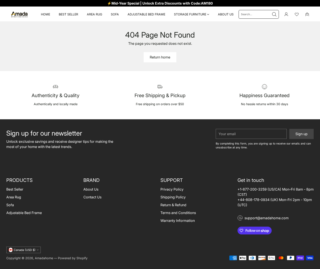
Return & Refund (173, 205)
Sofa (10, 205)
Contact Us (92, 197)
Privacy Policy (172, 189)
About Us (90, 189)
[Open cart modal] (307, 14)
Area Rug (13, 197)
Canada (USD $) (24, 250)
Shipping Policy (173, 197)
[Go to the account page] (286, 14)
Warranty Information (177, 220)
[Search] (274, 14)
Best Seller (14, 189)
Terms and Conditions (178, 213)
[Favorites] (297, 14)
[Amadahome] (19, 14)
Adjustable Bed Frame (24, 213)
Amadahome (44, 258)
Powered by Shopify (73, 258)
